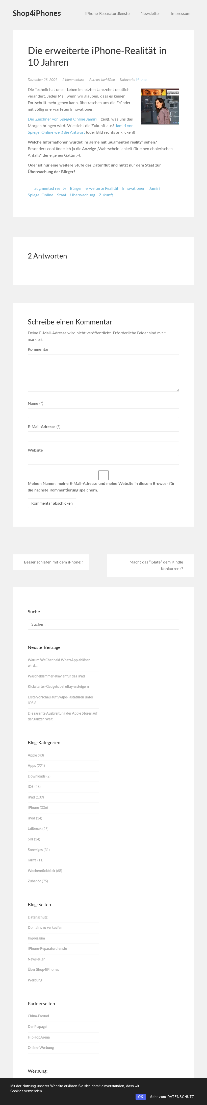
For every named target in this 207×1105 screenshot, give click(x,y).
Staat (61, 195)
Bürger (76, 188)
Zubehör (34, 881)
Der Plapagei (37, 1027)
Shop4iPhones (37, 13)
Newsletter (150, 14)
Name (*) (35, 404)
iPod (31, 818)
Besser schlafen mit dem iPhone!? (53, 562)
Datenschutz (37, 917)
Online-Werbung (41, 1048)
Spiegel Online (40, 195)
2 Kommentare (73, 80)
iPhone (141, 80)
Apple (32, 755)
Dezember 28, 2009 (42, 80)
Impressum (180, 14)
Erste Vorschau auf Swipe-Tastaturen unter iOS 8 (60, 700)
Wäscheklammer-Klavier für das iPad (56, 676)
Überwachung (82, 195)
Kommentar (38, 349)
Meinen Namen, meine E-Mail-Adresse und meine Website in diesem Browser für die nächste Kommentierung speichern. (101, 487)
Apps (32, 766)
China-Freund (38, 1016)
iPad (31, 797)
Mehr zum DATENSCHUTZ (171, 1097)
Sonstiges (35, 850)
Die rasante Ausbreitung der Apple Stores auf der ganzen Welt (62, 716)
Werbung (35, 980)
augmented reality (50, 188)
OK (140, 1097)
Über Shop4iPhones (43, 970)
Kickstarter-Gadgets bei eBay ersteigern (58, 687)
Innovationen (133, 188)
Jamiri (154, 188)
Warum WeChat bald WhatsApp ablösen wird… (59, 663)
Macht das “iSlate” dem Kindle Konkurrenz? (156, 565)
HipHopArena (39, 1037)
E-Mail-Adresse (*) (44, 427)
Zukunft (106, 195)
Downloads (36, 776)
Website (35, 450)
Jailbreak (34, 829)
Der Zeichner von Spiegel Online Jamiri (63, 119)
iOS (31, 787)
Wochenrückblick (41, 871)
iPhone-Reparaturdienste (107, 14)
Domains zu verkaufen (45, 928)
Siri (30, 839)
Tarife (32, 860)
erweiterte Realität (102, 188)
